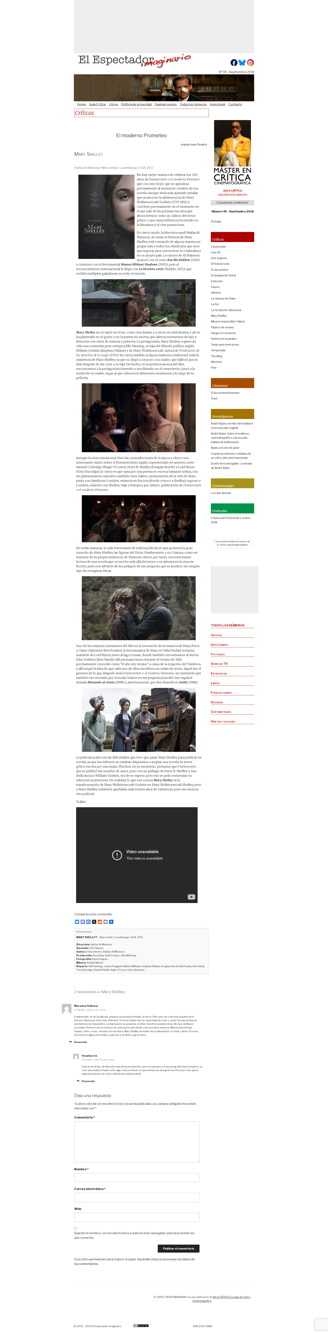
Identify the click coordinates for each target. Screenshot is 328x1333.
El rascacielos (219, 269)
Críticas (216, 635)
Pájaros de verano (222, 327)
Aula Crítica (97, 104)
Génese (216, 292)
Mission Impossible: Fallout (228, 321)
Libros (113, 104)
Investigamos (219, 644)
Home (81, 104)
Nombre (81, 1169)
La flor (215, 304)
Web (77, 1209)
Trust (214, 398)
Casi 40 (216, 252)
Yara (213, 367)
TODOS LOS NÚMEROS (227, 625)
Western (216, 361)
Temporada (218, 350)
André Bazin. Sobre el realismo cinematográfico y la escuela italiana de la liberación (230, 438)
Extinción (217, 281)
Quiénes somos (166, 104)
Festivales (218, 654)
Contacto (235, 104)
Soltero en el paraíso (224, 338)
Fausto (215, 286)
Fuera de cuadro (221, 692)
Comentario (84, 1117)
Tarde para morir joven (225, 344)
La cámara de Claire (223, 298)
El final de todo (220, 263)
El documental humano (225, 392)
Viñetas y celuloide (223, 721)
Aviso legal (217, 104)
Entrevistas (219, 673)
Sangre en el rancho (223, 333)
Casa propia (218, 246)
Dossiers (217, 702)
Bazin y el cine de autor (225, 447)
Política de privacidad (136, 104)
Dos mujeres (219, 258)
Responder (81, 1042)
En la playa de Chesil (223, 275)
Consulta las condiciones (232, 202)
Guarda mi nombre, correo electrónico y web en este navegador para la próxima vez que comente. (134, 1235)
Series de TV (219, 664)
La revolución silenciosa (226, 310)
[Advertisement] (164, 26)
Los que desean (221, 492)
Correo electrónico (90, 1189)
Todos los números (193, 104)
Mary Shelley (219, 315)
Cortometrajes (221, 712)
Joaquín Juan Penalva (194, 144)
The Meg (216, 356)
